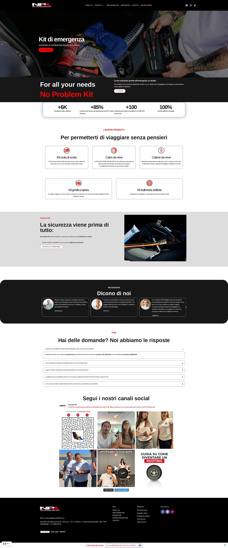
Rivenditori (125, 5)
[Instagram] (191, 5)
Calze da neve (113, 157)
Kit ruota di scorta (67, 157)
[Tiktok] (195, 5)
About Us (89, 5)
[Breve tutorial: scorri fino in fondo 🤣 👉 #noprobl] (154, 468)
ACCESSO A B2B (146, 5)
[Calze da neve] (114, 150)
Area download (112, 5)
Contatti (135, 5)
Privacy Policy (45, 531)
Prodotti (98, 5)
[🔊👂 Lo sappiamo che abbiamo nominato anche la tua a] (116, 468)
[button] (2, 44)
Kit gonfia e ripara (78, 190)
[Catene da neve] (161, 150)
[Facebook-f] (163, 512)
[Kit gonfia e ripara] (79, 183)
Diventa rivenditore (120, 518)
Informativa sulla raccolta (95, 545)
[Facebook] (187, 5)
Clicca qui (46, 66)
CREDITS (62, 532)
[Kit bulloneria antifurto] (149, 183)
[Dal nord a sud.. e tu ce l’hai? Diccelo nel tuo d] (116, 430)
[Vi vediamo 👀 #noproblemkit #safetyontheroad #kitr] (154, 430)
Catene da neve (161, 157)
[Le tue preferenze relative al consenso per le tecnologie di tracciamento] (225, 545)
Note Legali (54, 532)
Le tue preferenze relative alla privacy (121, 545)
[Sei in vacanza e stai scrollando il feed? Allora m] (78, 430)
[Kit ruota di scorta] (67, 150)
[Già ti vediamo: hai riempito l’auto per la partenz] (78, 468)
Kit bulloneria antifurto (149, 190)
